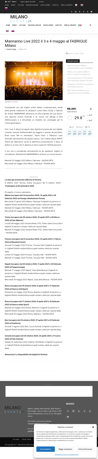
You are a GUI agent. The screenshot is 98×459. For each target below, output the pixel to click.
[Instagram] (75, 11)
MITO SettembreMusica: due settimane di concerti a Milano (78, 92)
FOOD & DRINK (45, 5)
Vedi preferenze (85, 449)
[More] (34, 54)
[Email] (29, 54)
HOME (7, 5)
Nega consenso (65, 449)
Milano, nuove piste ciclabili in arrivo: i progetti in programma (78, 73)
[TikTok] (83, 11)
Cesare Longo (11, 49)
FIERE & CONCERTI (66, 5)
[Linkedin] (23, 54)
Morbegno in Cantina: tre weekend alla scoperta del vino (80, 85)
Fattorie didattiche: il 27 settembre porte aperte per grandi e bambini (80, 79)
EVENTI (13, 5)
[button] (93, 427)
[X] (87, 11)
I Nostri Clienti (26, 439)
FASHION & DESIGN (32, 5)
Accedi (41, 2)
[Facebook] (72, 11)
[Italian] (76, 5)
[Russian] (6, 8)
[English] (82, 5)
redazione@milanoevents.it (38, 423)
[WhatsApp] (18, 54)
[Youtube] (91, 11)
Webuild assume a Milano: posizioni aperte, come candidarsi (80, 67)
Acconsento (45, 449)
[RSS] (79, 11)
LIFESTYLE (55, 5)
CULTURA (21, 5)
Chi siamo (16, 439)
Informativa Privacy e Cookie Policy (67, 454)
